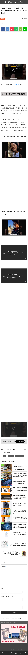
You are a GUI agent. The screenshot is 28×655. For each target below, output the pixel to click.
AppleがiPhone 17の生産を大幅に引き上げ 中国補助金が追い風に (19, 512)
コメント (10, 449)
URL (2, 604)
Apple (2, 523)
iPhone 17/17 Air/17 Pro (5, 486)
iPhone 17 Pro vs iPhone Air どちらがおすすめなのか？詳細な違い (20, 519)
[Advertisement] (14, 47)
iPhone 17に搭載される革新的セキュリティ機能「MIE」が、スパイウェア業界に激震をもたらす (20, 526)
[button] (16, 653)
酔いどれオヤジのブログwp (14, 2)
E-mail (2, 596)
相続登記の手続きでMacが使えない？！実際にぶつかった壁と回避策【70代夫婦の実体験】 (20, 475)
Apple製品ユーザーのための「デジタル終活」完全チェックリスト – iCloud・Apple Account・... (20, 468)
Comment (3, 566)
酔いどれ (4, 24)
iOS (2, 472)
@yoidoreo (15, 84)
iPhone (2, 18)
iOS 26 (2, 479)
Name (2, 588)
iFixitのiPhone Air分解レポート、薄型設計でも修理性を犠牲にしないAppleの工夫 (20, 497)
